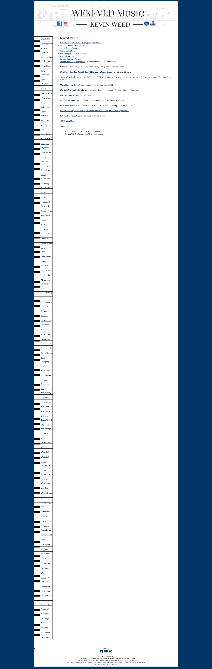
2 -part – (82, 100)
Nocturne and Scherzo (46, 243)
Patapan (44, 265)
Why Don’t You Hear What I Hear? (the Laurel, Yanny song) (46, 484)
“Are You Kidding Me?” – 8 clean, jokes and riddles (80, 43)
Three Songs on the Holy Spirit (46, 429)
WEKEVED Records (45, 475)
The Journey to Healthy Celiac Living (46, 393)
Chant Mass (45, 39)
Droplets (44, 83)
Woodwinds (46, 511)
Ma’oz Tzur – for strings (46, 179)
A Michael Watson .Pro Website (106, 664)
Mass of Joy (45, 233)
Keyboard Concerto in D (46, 162)
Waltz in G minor (45, 457)
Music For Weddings (45, 614)
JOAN (43, 129)
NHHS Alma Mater (67, 51)
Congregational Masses (47, 44)
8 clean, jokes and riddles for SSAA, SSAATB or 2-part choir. (94, 110)
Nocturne (45, 238)
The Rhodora (46, 406)
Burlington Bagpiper (45, 545)
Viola (43, 447)
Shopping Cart (45, 362)
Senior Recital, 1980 (47, 353)
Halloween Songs (45, 107)
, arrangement (72, 61)
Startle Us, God (45, 384)
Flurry (43, 88)
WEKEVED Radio (45, 466)
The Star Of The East (45, 412)
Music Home (46, 530)
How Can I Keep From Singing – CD (46, 116)
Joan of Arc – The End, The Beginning (46, 135)
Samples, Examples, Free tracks (45, 596)
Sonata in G (45, 370)
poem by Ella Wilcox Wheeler (74, 105)
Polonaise (45, 306)
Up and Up (45, 442)
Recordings (45, 553)
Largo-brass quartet (46, 171)
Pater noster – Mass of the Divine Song (46, 271)
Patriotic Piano (44, 284)
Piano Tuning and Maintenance (46, 293)
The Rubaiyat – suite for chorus (73, 53)
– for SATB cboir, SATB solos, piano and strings (90, 77)
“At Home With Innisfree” (45, 569)
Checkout (45, 558)
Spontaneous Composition (46, 376)
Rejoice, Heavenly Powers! (70, 59)
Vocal (43, 540)
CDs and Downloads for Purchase (46, 582)
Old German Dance (46, 257)
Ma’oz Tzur (45, 187)
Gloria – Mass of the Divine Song (46, 94)
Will (42, 506)
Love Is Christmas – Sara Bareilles (46, 517)
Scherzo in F (46, 343)
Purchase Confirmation (46, 316)
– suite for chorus (73, 90)
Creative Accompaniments (47, 53)
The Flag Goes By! (67, 56)
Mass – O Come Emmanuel (45, 193)
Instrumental (46, 535)
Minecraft (45, 609)
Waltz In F (45, 452)
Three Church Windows (46, 420)
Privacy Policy (46, 311)
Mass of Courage (44, 225)
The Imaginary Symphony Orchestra (45, 623)
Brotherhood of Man (68, 48)
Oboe (43, 252)
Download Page (45, 75)
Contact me (45, 563)
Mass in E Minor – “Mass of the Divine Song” (47, 206)
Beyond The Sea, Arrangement (72, 45)
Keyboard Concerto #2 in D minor (46, 148)
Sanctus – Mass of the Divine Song (46, 330)
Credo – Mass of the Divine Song (46, 62)
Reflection (45, 324)
